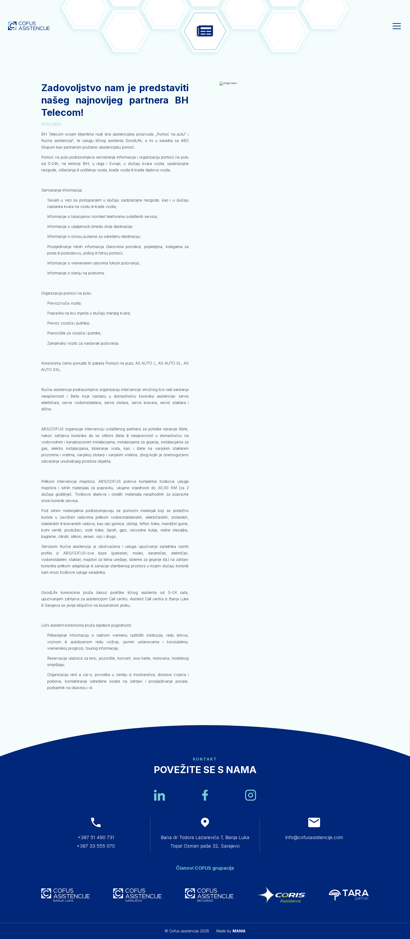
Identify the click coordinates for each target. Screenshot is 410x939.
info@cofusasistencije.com (314, 837)
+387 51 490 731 (96, 837)
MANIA (239, 931)
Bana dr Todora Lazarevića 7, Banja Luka (205, 837)
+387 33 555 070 (96, 846)
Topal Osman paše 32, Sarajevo (205, 846)
